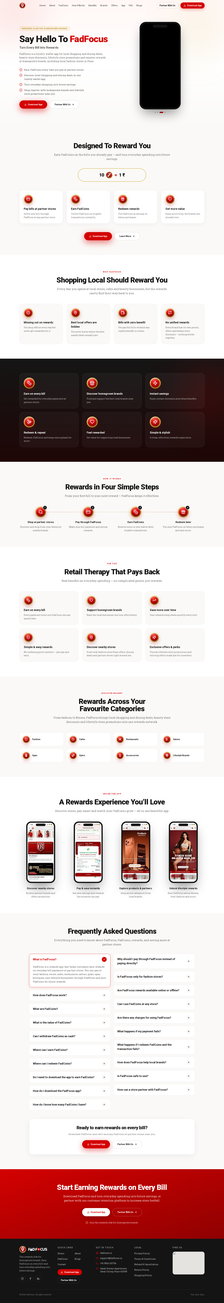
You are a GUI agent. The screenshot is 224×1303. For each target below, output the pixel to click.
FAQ (131, 5)
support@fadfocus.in (111, 1258)
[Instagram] (22, 1279)
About (52, 5)
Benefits (93, 5)
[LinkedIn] (38, 1279)
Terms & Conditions (145, 1258)
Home (42, 5)
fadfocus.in (106, 1253)
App (123, 5)
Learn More (125, 236)
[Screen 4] (164, 112)
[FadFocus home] (22, 5)
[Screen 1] (155, 112)
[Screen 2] (157, 112)
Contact (62, 1264)
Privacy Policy (142, 1253)
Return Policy (141, 1269)
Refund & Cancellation (146, 1264)
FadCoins (63, 5)
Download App (194, 5)
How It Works (78, 5)
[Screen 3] (160, 112)
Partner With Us (167, 5)
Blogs (139, 5)
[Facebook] (30, 1279)
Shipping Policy (143, 1275)
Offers (114, 5)
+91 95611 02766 (108, 1263)
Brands (104, 5)
